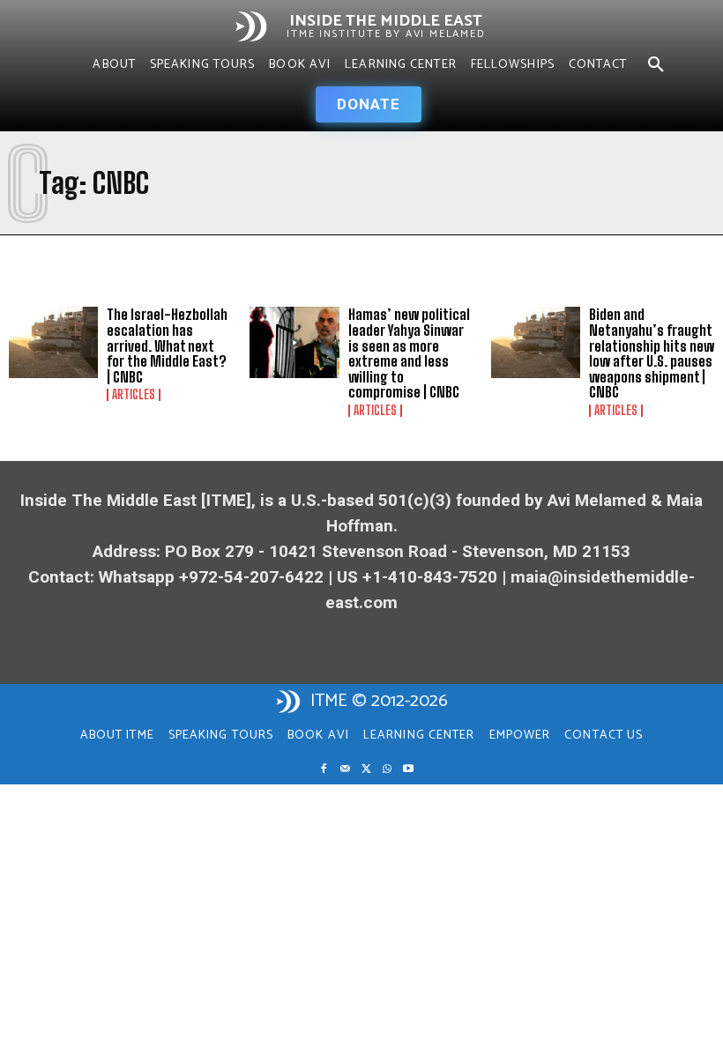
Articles (133, 395)
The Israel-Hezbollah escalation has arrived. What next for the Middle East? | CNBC (167, 345)
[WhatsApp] (387, 769)
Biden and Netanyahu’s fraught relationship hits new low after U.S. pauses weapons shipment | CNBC (651, 353)
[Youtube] (408, 769)
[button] (656, 65)
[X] (365, 769)
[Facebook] (323, 769)
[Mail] (344, 769)
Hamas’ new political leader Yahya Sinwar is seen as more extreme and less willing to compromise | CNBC (409, 353)
